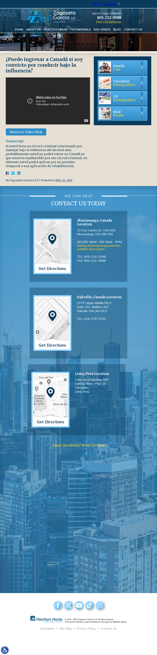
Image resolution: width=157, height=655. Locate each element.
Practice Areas (55, 29)
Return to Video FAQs (26, 132)
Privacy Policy (86, 628)
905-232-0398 (109, 17)
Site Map (65, 628)
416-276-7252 (95, 319)
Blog (117, 29)
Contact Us (133, 29)
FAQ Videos (102, 29)
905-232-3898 (95, 260)
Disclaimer (47, 628)
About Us (33, 29)
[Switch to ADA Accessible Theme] (5, 650)
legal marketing (92, 622)
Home (19, 29)
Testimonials (80, 29)
